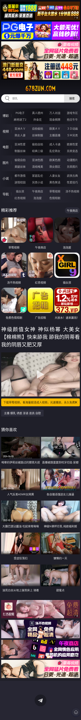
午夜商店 (37, 191)
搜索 (72, 98)
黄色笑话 (54, 182)
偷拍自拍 (37, 144)
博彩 (6, 116)
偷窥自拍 (20, 160)
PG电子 (20, 113)
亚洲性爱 (20, 144)
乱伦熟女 (54, 151)
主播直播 (54, 135)
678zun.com (40, 88)
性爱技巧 (72, 182)
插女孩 (20, 191)
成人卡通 (54, 144)
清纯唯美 (37, 166)
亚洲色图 (37, 160)
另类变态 (72, 151)
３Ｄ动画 (72, 128)
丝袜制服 (37, 135)
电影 (6, 147)
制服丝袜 (20, 151)
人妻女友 (54, 175)
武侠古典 (72, 175)
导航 (6, 194)
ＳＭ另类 (72, 135)
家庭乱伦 (37, 175)
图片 (6, 163)
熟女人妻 (20, 135)
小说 (6, 178)
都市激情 (20, 175)
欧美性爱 (72, 144)
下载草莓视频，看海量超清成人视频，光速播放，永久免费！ (40, 402)
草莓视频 (54, 191)
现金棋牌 (54, 119)
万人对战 (54, 113)
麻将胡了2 (20, 119)
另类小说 (37, 182)
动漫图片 (72, 160)
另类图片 (72, 166)
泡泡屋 (37, 198)
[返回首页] (76, 712)
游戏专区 (72, 113)
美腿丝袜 (20, 166)
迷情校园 (20, 182)
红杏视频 (20, 198)
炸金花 (37, 119)
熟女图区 (54, 166)
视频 (6, 131)
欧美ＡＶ (54, 128)
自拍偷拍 (37, 128)
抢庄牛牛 (72, 119)
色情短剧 (54, 198)
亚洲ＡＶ (20, 128)
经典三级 (37, 151)
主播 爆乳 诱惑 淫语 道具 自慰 (22, 413)
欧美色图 (54, 160)
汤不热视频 (72, 191)
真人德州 (37, 113)
